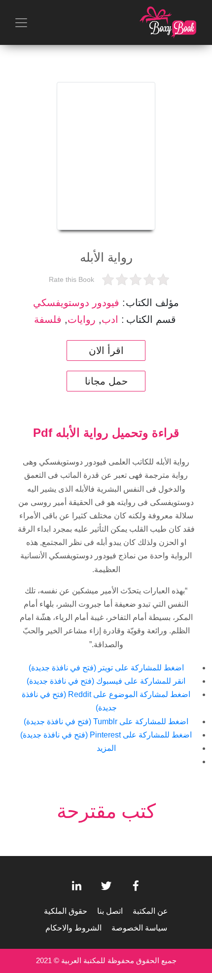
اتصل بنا (110, 911)
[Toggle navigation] (21, 22)
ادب (110, 319)
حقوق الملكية (65, 911)
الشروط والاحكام (73, 928)
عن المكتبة (150, 911)
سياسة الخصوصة (139, 928)
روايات (82, 319)
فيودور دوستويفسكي (76, 302)
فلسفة (48, 319)
